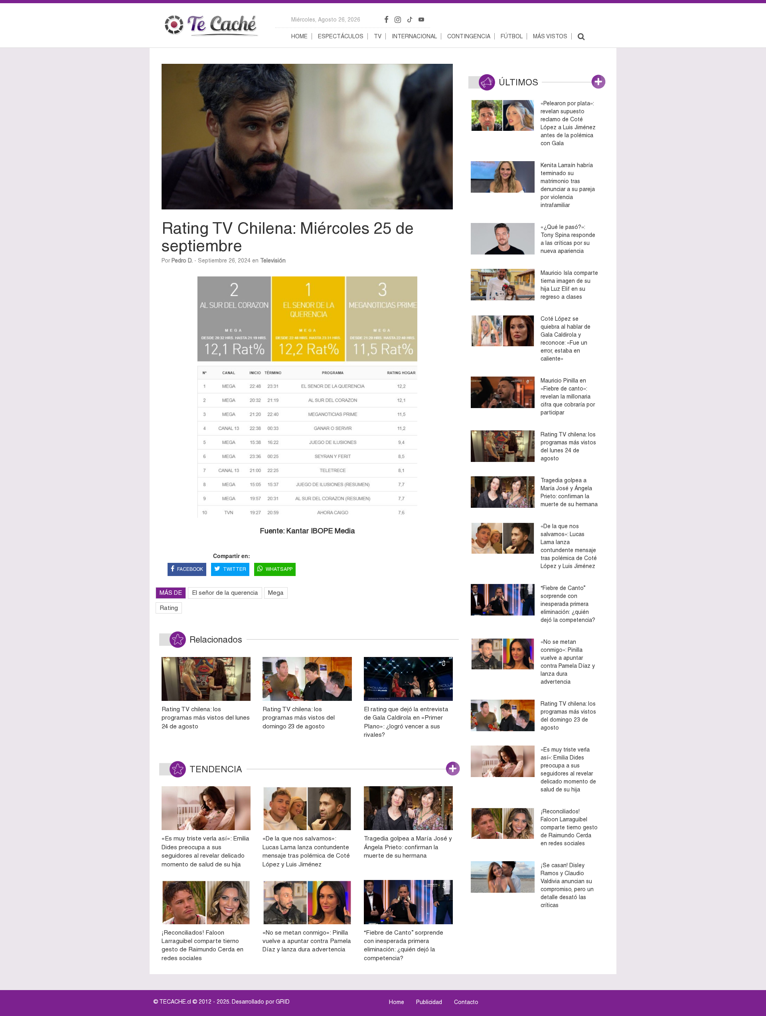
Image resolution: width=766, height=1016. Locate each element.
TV (377, 36)
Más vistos (550, 36)
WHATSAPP (279, 569)
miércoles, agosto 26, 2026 (325, 19)
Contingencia (468, 36)
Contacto (466, 1002)
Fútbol (512, 36)
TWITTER (234, 569)
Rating (169, 607)
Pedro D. (182, 260)
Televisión (273, 260)
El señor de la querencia (225, 592)
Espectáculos (340, 36)
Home (299, 36)
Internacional (414, 36)
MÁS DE (171, 592)
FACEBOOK (190, 569)
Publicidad (429, 1002)
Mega (276, 592)
